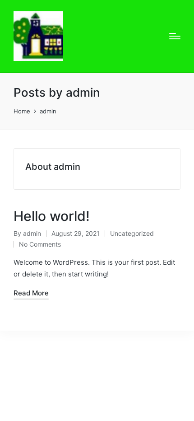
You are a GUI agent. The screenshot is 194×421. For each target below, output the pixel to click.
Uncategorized (132, 233)
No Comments (40, 244)
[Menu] (174, 36)
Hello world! (52, 216)
